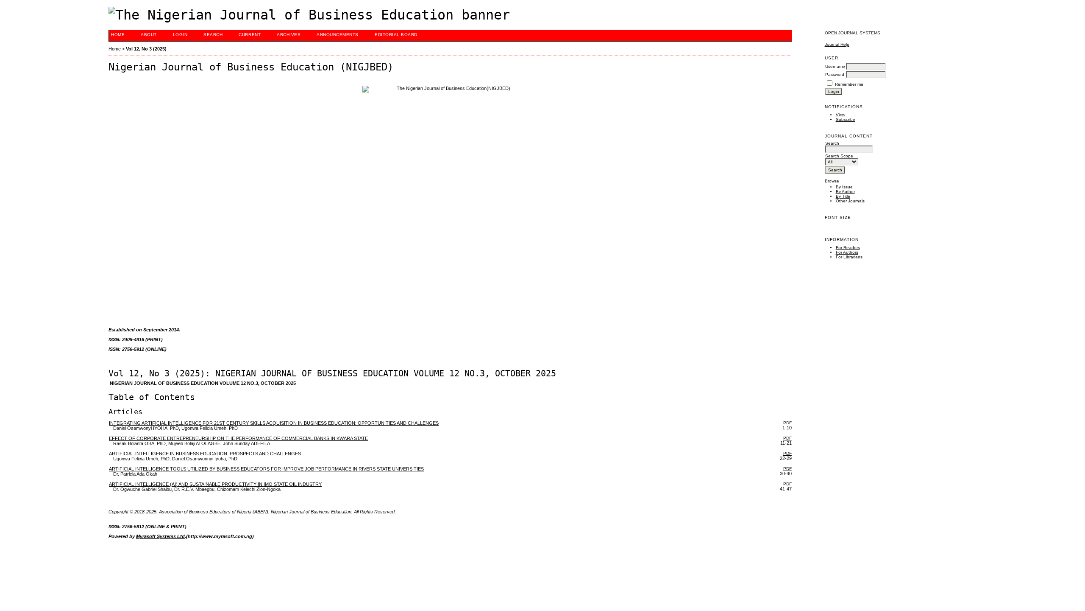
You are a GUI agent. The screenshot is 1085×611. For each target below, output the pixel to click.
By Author (845, 191)
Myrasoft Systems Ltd (160, 536)
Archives (288, 34)
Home (118, 34)
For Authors (847, 252)
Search (213, 34)
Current (250, 34)
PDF (787, 422)
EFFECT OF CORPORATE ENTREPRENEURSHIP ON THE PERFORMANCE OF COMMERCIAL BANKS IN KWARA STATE (238, 438)
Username (835, 66)
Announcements (338, 34)
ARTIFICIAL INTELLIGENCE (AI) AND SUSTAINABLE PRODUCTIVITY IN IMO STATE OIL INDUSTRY (215, 484)
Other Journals (850, 201)
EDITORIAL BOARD (396, 34)
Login (180, 34)
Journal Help (837, 44)
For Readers (848, 247)
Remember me (849, 84)
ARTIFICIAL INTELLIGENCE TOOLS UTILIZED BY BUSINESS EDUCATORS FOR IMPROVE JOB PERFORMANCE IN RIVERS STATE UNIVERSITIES (266, 468)
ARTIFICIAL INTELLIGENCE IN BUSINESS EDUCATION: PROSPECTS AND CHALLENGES (205, 453)
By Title (843, 196)
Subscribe (845, 119)
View (840, 114)
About (149, 34)
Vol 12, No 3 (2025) (146, 48)
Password (834, 74)
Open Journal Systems (852, 33)
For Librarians (849, 257)
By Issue (844, 187)
